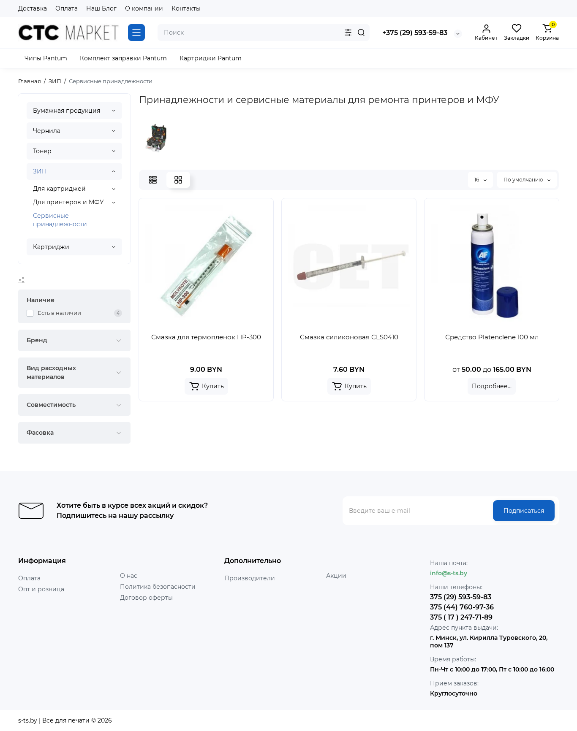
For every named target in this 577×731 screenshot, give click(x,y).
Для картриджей (59, 188)
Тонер (42, 151)
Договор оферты (146, 597)
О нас (128, 575)
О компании (144, 8)
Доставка (32, 8)
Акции (336, 575)
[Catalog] (136, 32)
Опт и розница (41, 589)
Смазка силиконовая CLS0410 (349, 337)
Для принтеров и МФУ (68, 202)
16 (477, 179)
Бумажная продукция (66, 110)
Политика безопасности (158, 586)
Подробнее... (492, 386)
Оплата (66, 8)
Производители (249, 578)
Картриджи (51, 247)
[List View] (153, 180)
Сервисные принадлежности (60, 220)
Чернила (46, 131)
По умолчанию (524, 179)
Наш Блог (101, 8)
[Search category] (348, 32)
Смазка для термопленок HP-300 (206, 337)
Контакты (186, 8)
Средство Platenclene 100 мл (492, 337)
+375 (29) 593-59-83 (414, 33)
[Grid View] (178, 180)
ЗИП (40, 171)
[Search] (361, 32)
